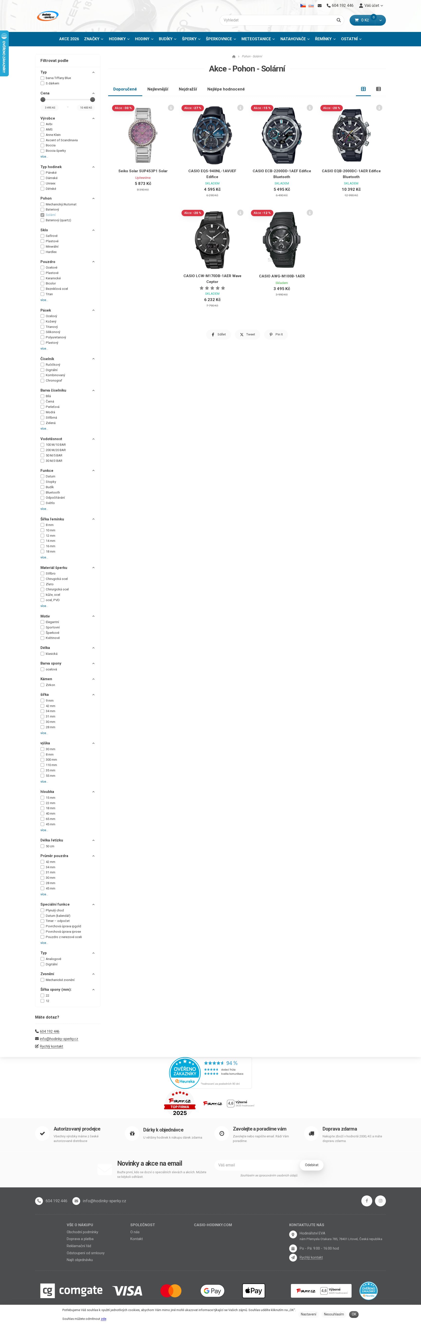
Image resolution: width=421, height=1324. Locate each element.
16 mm (50, 546)
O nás (135, 1232)
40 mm (50, 813)
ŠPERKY (189, 39)
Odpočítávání (55, 497)
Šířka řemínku (52, 519)
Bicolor (51, 283)
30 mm (50, 722)
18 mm (50, 551)
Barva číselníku (53, 390)
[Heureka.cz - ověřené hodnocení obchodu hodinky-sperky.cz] (210, 1072)
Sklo (44, 230)
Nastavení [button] (308, 1314)
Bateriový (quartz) (58, 220)
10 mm (50, 530)
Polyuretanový (56, 337)
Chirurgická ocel (57, 589)
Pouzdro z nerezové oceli (64, 937)
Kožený (51, 321)
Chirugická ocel (57, 579)
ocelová (51, 669)
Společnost (142, 1225)
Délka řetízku (51, 840)
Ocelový (51, 316)
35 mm (50, 770)
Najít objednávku (80, 1260)
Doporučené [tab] (125, 89)
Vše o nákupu (80, 1225)
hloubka (47, 791)
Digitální (51, 370)
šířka (44, 694)
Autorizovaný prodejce (77, 1129)
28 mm (50, 727)
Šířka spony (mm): (56, 989)
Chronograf (54, 380)
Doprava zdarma (340, 1129)
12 (47, 1001)
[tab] (363, 89)
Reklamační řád (79, 1246)
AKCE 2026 (69, 39)
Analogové (53, 959)
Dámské (51, 178)
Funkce (46, 470)
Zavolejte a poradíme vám (259, 1129)
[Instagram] (380, 1200)
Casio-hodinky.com (213, 1225)
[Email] (319, 5)
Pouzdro (47, 262)
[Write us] (293, 1258)
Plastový (52, 342)
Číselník (47, 359)
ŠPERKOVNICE (219, 39)
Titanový (52, 327)
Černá (50, 401)
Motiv (45, 616)
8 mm (50, 525)
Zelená (51, 423)
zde (103, 1319)
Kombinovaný (55, 375)
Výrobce (47, 118)
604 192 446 (49, 1031)
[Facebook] (366, 1200)
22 (47, 995)
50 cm (50, 846)
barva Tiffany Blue (58, 78)
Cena (44, 93)
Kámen (46, 679)
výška (45, 743)
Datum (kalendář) (58, 916)
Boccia (51, 145)
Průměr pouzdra (54, 856)
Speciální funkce (55, 904)
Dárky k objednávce (163, 1130)
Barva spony (50, 663)
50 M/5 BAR (54, 455)
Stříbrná (51, 417)
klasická (51, 654)
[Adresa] (293, 1234)
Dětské (51, 189)
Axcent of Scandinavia (62, 140)
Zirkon (50, 685)
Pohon (46, 198)
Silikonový (53, 332)
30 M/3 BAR (54, 461)
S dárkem (52, 83)
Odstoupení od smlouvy (86, 1253)
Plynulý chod (55, 910)
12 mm (50, 535)
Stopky (51, 482)
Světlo (50, 503)
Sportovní (53, 627)
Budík (50, 487)
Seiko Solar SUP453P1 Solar (143, 171)
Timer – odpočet (58, 921)
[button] (380, 20)
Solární (51, 215)
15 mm (50, 797)
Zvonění (47, 974)
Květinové (53, 638)
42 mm (50, 706)
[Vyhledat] (338, 20)
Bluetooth (53, 492)
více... (44, 156)
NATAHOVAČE (293, 39)
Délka (45, 648)
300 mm (51, 759)
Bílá (48, 396)
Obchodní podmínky (82, 1232)
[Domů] (47, 16)
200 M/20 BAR (56, 450)
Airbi (49, 124)
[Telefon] (39, 1201)
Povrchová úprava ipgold (63, 926)
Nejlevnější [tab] (157, 89)
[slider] (42, 99)
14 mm (50, 541)
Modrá (50, 412)
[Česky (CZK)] (303, 5)
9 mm (50, 700)
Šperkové (52, 633)
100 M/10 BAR (56, 444)
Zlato (50, 584)
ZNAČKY (91, 39)
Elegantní (52, 622)
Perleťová (52, 407)
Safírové (51, 236)
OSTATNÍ (349, 39)
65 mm (50, 819)
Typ (43, 72)
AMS (49, 129)
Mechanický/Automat (61, 204)
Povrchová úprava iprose (63, 931)
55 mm (50, 776)
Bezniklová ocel (57, 289)
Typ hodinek (51, 167)
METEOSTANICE (256, 39)
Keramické (53, 278)
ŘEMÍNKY (323, 39)
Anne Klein (53, 135)
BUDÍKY (165, 39)
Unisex (51, 183)
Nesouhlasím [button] (334, 1314)
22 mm (50, 803)
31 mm (50, 716)
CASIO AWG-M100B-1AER (282, 276)
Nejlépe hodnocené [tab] (226, 89)
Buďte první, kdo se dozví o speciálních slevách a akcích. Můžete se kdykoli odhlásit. (161, 1175)
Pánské (51, 172)
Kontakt (136, 1239)
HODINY (142, 39)
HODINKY (117, 39)
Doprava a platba (80, 1239)
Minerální (52, 246)
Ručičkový (53, 364)
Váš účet (371, 5)
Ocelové (51, 267)
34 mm (50, 711)
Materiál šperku (53, 568)
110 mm (51, 765)
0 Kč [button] (368, 20)
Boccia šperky (56, 150)
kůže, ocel (53, 594)
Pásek (45, 310)
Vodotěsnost (51, 439)
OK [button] (354, 1314)
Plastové (52, 241)
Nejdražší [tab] (188, 89)
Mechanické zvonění (60, 980)
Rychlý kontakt (51, 1046)
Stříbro (51, 573)
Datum (50, 476)
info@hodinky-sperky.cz (59, 1039)
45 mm (50, 824)
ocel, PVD (53, 600)
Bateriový (52, 209)
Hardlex (51, 252)
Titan (49, 294)
